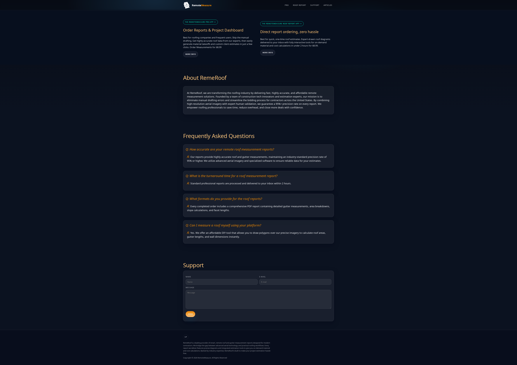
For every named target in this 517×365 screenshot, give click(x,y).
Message (190, 287)
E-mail (262, 277)
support (314, 5)
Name (188, 277)
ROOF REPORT (299, 5)
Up (186, 337)
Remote (201, 5)
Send (190, 314)
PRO (287, 5)
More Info (190, 54)
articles (328, 5)
